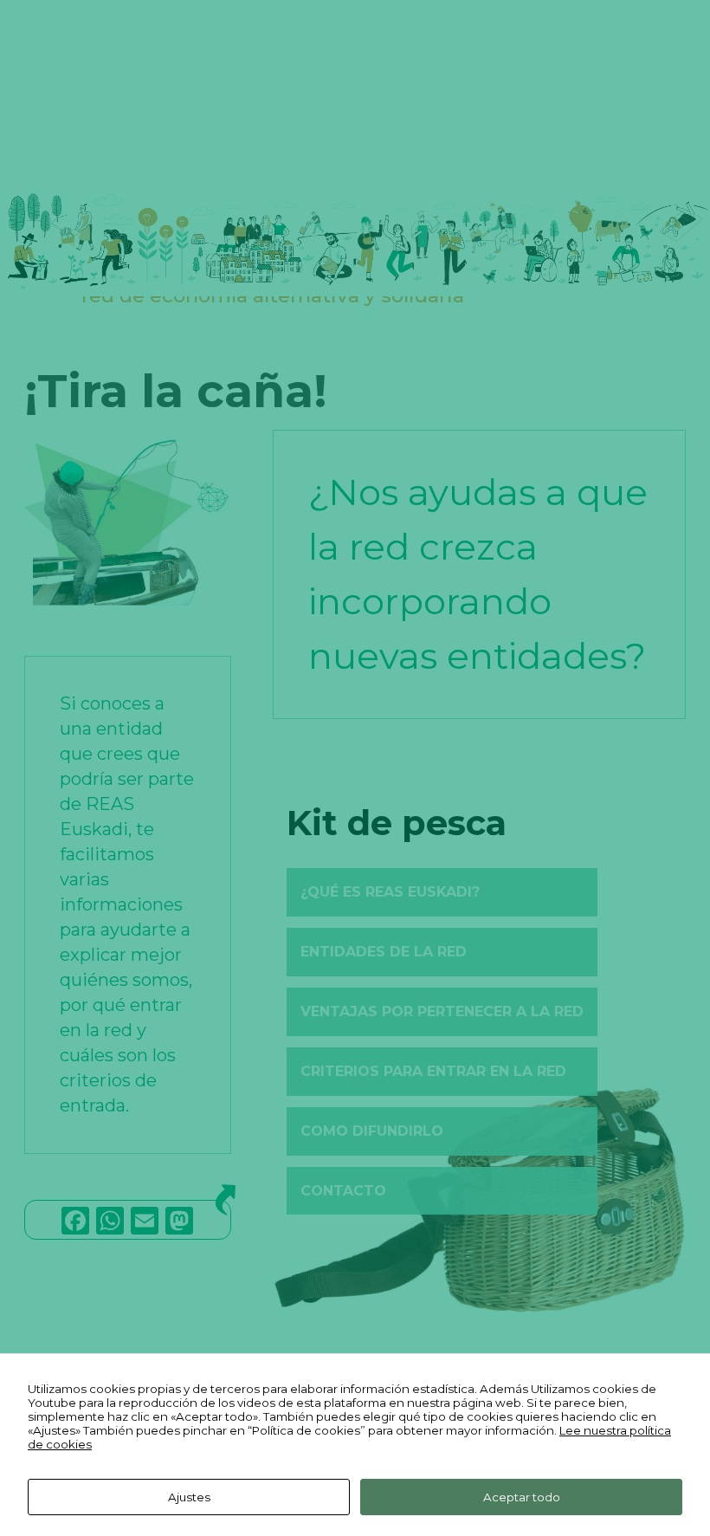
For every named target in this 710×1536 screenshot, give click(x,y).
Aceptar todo (521, 1497)
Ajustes (189, 1497)
